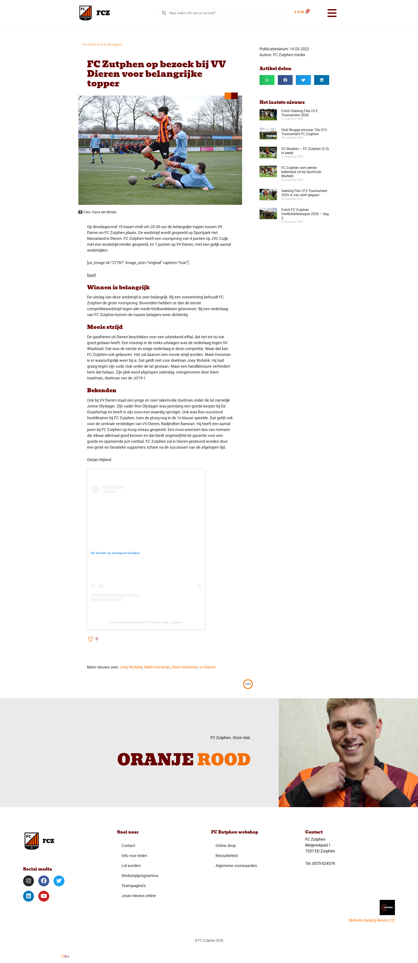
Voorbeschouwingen (103, 44)
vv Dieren (207, 667)
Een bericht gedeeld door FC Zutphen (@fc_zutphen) (146, 622)
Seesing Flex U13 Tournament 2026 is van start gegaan (304, 193)
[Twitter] (59, 880)
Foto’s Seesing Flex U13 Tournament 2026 (299, 113)
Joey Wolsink (131, 667)
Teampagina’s (133, 885)
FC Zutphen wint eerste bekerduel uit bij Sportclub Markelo (301, 172)
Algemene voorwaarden (236, 865)
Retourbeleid (227, 855)
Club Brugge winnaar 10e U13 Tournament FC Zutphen (304, 132)
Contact (128, 845)
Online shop (226, 845)
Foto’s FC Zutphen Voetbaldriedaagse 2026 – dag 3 (305, 214)
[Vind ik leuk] (90, 638)
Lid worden (131, 865)
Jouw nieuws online (138, 895)
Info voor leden (134, 855)
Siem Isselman (185, 667)
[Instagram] (28, 880)
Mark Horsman (157, 667)
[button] (327, 13)
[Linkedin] (28, 896)
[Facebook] (43, 880)
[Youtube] (43, 896)
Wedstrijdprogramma (139, 875)
